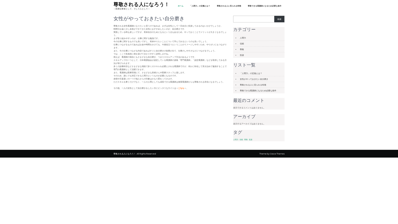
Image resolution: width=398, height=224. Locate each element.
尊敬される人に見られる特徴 (229, 6)
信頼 (242, 43)
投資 (242, 55)
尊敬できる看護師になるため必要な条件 (264, 6)
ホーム (180, 6)
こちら (181, 88)
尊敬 (242, 49)
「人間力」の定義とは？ (200, 6)
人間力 (243, 38)
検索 (279, 19)
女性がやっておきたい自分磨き (254, 79)
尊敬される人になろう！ (141, 4)
